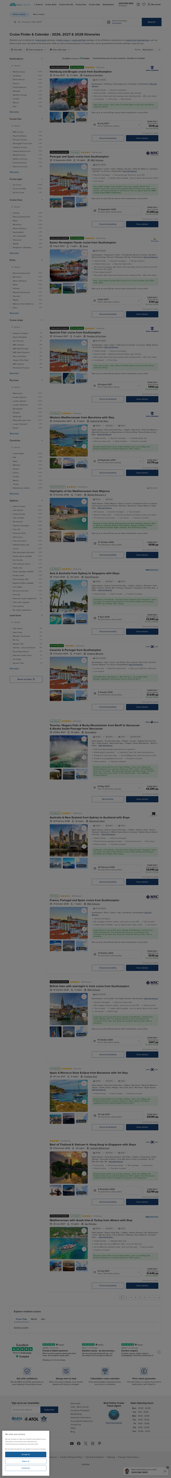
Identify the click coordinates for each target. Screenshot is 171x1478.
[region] (25, 1453)
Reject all (25, 1461)
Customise (26, 1468)
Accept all (26, 1454)
